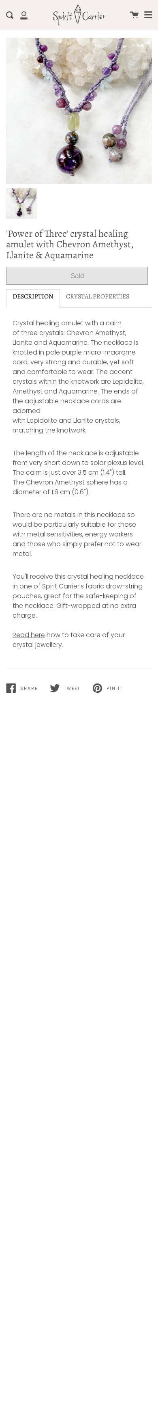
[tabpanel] (79, 111)
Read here (29, 635)
